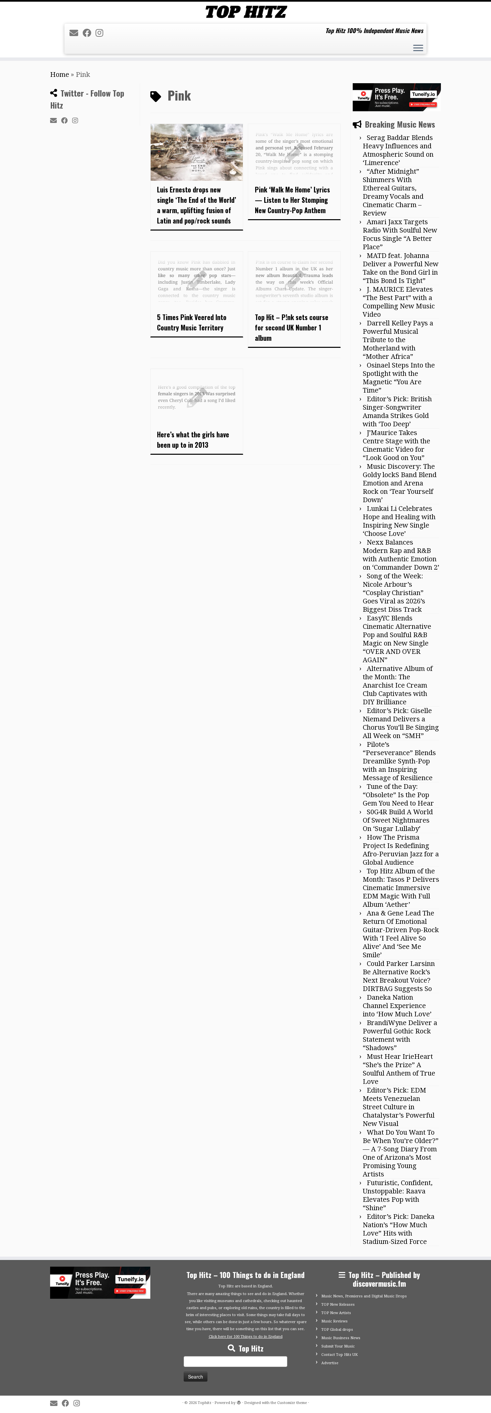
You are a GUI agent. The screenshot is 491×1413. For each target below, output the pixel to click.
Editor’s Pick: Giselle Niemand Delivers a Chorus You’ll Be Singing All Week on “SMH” (401, 723)
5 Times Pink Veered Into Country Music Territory (191, 322)
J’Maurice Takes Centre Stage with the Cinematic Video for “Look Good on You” (396, 445)
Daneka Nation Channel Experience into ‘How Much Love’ (397, 1005)
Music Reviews (334, 1321)
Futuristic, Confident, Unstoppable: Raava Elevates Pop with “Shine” (398, 1195)
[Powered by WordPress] (238, 1401)
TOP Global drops (337, 1329)
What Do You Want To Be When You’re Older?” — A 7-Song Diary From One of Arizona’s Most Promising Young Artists (401, 1153)
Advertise (329, 1363)
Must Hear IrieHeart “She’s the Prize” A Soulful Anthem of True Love (399, 1069)
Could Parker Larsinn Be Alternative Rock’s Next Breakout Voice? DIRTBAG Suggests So (399, 976)
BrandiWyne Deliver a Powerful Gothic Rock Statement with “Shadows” (400, 1035)
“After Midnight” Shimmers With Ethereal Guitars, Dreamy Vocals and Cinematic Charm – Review (393, 192)
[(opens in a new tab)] (294, 152)
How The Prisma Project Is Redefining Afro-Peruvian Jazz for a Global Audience (401, 849)
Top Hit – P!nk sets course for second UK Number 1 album (291, 327)
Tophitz (204, 1403)
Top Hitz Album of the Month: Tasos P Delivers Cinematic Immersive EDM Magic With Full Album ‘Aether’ (401, 887)
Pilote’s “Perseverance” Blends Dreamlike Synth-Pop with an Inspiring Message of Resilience (399, 761)
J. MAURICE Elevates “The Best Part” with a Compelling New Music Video (399, 301)
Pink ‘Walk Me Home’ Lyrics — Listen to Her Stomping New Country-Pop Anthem (292, 199)
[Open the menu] (418, 49)
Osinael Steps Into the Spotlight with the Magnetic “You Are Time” (399, 377)
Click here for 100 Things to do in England (246, 1336)
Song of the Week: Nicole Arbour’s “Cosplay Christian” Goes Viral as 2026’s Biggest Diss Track (394, 592)
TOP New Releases (338, 1304)
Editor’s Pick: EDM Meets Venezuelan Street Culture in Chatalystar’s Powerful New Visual (399, 1107)
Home (59, 74)
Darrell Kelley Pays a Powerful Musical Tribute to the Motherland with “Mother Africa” (398, 340)
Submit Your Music (338, 1346)
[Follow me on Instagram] (102, 33)
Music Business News (340, 1338)
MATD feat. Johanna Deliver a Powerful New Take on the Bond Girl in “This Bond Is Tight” (401, 268)
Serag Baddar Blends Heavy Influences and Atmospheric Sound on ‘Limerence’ (398, 150)
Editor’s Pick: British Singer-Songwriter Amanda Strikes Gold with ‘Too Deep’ (397, 411)
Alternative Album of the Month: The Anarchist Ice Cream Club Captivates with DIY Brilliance (398, 685)
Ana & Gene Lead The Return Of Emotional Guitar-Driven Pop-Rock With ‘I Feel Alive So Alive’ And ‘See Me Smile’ (401, 934)
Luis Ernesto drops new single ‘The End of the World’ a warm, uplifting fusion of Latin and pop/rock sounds (196, 205)
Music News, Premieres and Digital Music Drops (364, 1296)
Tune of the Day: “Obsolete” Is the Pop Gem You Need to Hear (398, 795)
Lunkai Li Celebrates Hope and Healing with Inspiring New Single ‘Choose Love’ (399, 521)
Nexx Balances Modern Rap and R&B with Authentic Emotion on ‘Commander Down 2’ (401, 554)
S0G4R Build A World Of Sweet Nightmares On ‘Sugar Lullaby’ (398, 820)
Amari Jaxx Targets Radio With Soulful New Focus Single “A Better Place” (400, 234)
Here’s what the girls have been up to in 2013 (193, 439)
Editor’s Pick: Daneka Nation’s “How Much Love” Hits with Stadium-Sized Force (399, 1229)
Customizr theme (292, 1403)
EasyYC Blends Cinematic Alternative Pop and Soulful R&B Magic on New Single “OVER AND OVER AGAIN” (397, 639)
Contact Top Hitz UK (339, 1355)
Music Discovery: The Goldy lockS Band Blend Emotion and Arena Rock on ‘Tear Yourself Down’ (400, 483)
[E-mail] (76, 33)
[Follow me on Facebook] (89, 33)
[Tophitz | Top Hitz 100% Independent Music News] (245, 12)
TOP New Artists (336, 1313)
